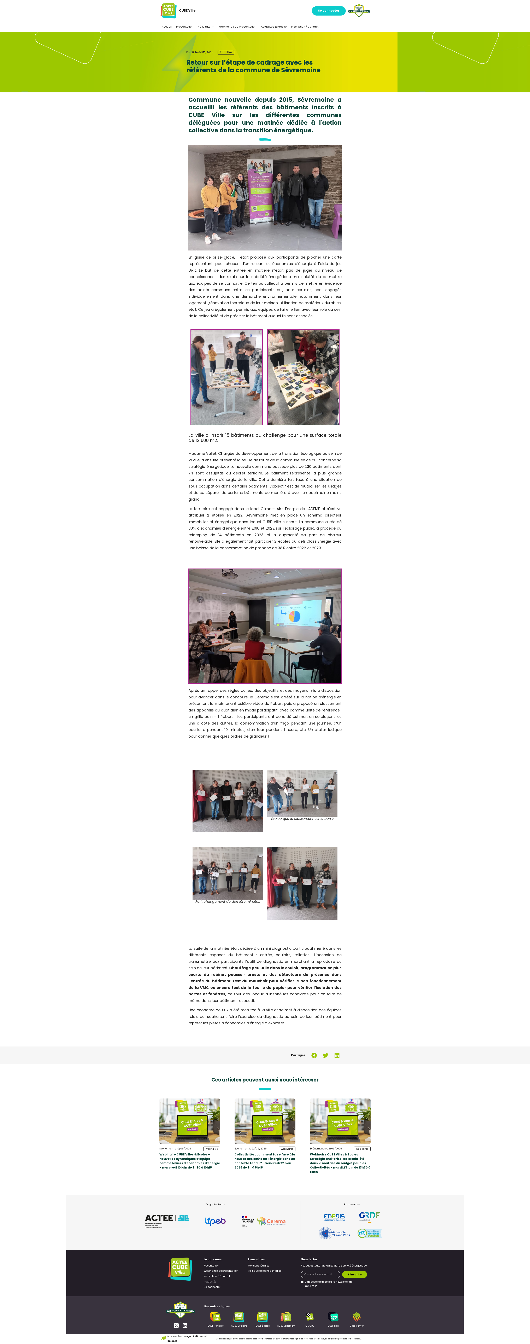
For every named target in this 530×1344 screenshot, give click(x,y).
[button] (314, 1055)
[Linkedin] (185, 1325)
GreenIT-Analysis (320, 1339)
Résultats (204, 26)
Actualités (226, 52)
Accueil (167, 26)
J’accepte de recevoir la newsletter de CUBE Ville (328, 1284)
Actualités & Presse (274, 26)
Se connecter (329, 10)
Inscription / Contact (304, 26)
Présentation (184, 26)
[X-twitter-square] (176, 1325)
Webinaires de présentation (237, 26)
